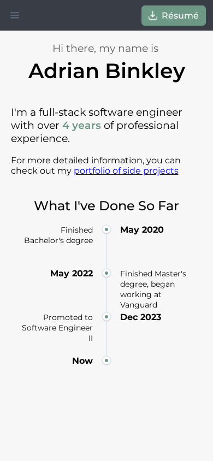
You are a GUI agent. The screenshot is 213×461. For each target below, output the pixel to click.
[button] (14, 15)
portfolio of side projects (126, 171)
